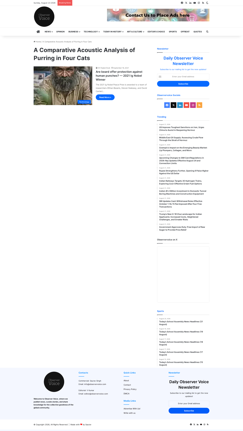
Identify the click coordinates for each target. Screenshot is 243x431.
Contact (127, 385)
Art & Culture (134, 31)
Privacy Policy (130, 389)
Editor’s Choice (156, 31)
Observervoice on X (167, 239)
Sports (173, 31)
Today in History (112, 31)
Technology (91, 31)
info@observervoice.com (95, 384)
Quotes (198, 31)
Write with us (129, 413)
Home (38, 42)
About (126, 380)
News (48, 31)
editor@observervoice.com (96, 394)
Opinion (60, 31)
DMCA (126, 393)
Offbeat (185, 31)
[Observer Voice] (44, 16)
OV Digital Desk (104, 68)
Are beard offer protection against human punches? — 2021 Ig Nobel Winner (119, 75)
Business (73, 31)
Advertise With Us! (132, 409)
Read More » (105, 97)
